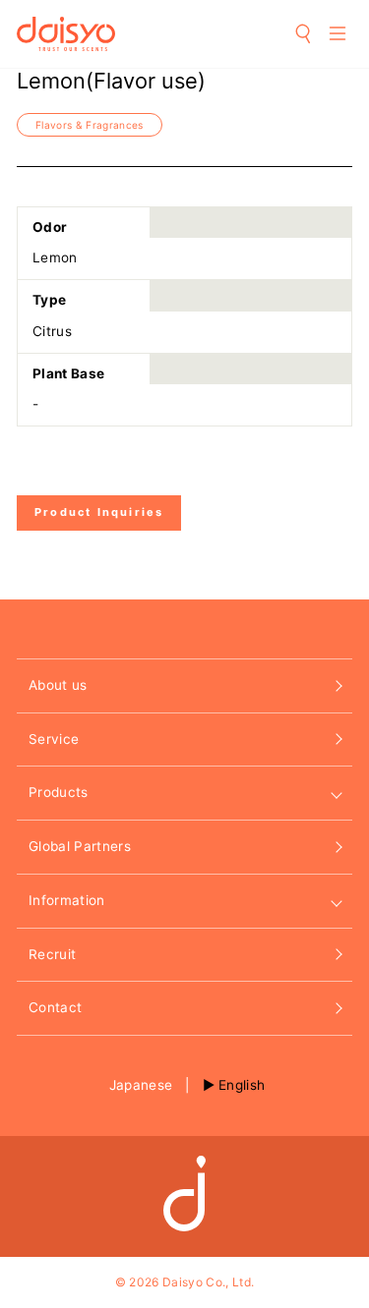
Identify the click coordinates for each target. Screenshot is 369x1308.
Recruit (52, 954)
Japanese (141, 1085)
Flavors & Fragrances (89, 125)
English (241, 1085)
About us (58, 685)
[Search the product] (304, 33)
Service (54, 739)
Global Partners (80, 846)
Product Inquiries (98, 512)
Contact (55, 1007)
